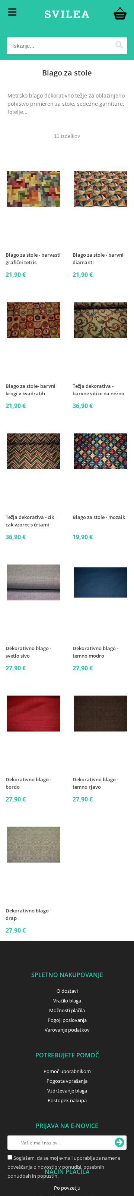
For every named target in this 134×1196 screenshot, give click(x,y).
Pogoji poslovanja (67, 1020)
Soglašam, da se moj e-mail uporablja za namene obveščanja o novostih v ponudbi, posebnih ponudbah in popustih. (63, 1167)
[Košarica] (119, 13)
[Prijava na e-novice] (119, 1142)
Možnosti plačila (67, 1010)
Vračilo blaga (67, 1000)
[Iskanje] (119, 45)
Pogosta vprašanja (67, 1081)
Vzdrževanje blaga (67, 1090)
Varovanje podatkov (67, 1029)
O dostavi (67, 991)
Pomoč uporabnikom (67, 1071)
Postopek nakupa (67, 1100)
